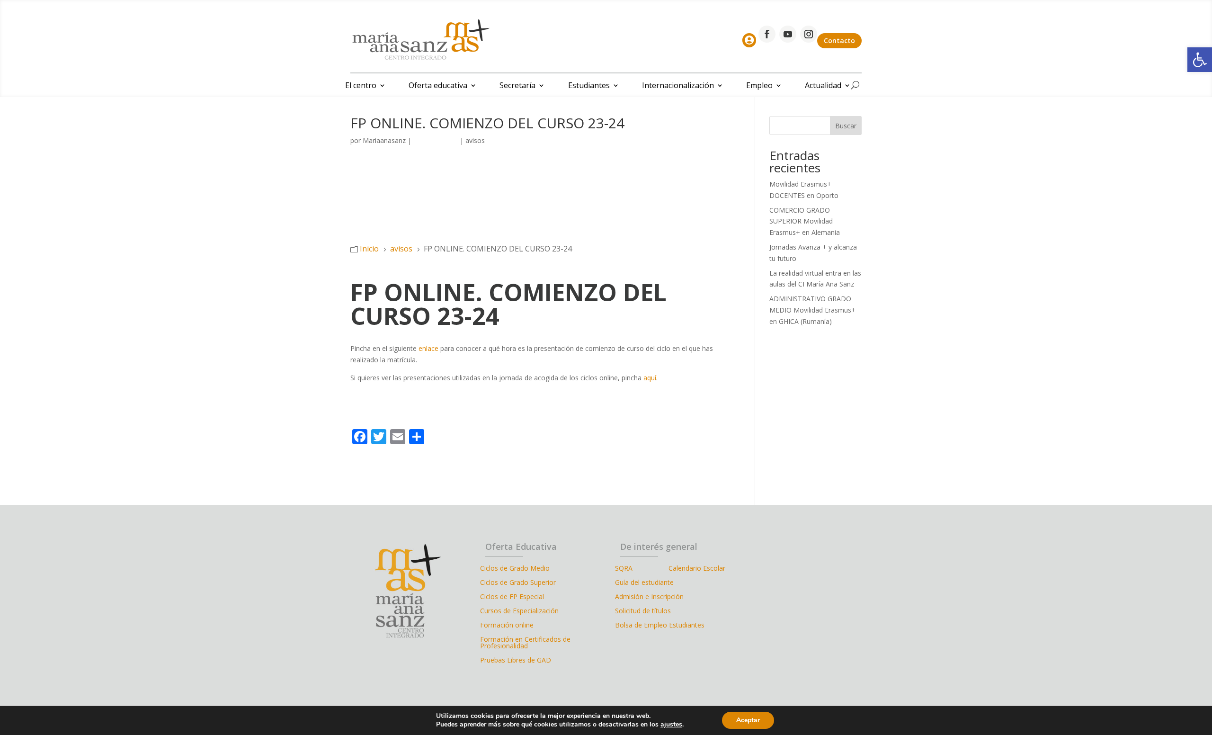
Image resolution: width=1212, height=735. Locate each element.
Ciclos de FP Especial (512, 597)
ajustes (671, 724)
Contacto (839, 40)
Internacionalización (678, 86)
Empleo (759, 86)
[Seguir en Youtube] (787, 34)
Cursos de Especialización (519, 611)
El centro (360, 86)
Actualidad (823, 86)
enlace (428, 348)
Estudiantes (589, 86)
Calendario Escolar (696, 569)
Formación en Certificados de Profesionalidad (525, 643)
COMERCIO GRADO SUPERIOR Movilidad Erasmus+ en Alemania (804, 221)
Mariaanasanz (384, 140)
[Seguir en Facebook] (766, 34)
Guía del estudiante (644, 583)
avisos (475, 140)
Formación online (507, 625)
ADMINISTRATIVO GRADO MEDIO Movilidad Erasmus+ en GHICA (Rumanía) (812, 310)
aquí (649, 377)
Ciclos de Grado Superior (518, 583)
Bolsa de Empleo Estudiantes (659, 625)
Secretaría (517, 86)
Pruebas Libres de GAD (515, 660)
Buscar (845, 125)
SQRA (641, 569)
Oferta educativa (438, 86)
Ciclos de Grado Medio (515, 569)
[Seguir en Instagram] (808, 34)
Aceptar (748, 720)
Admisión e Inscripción (649, 597)
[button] (1199, 59)
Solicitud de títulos (643, 611)
